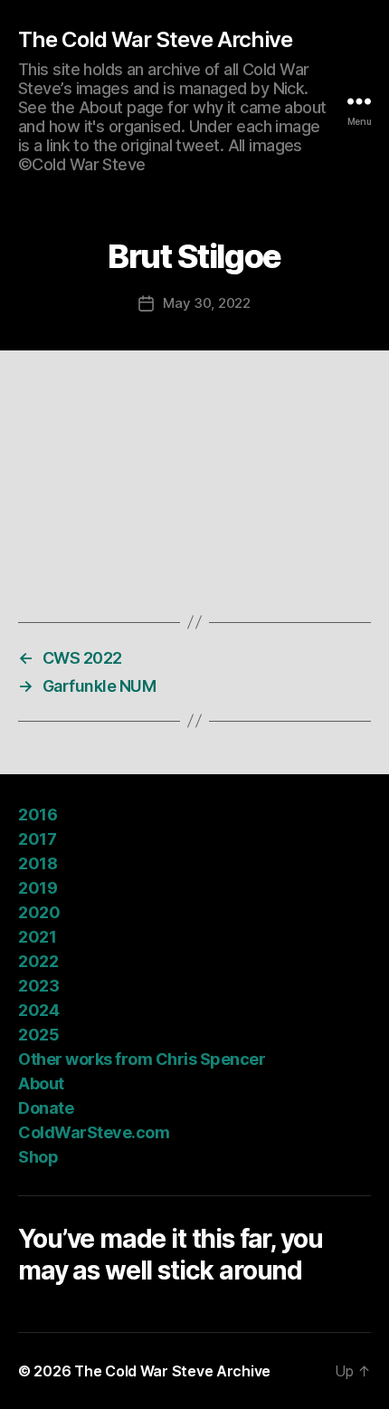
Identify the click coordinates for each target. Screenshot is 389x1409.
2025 (38, 1034)
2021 (37, 936)
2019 (37, 887)
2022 (38, 961)
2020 (39, 912)
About (41, 1083)
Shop (38, 1156)
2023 (38, 985)
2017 (37, 838)
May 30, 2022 (207, 303)
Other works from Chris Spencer (141, 1059)
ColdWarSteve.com (93, 1132)
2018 (37, 863)
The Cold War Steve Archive (155, 40)
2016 (37, 814)
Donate (45, 1107)
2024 (38, 1010)
